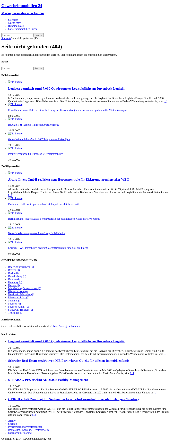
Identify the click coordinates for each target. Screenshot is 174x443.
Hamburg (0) (15, 282)
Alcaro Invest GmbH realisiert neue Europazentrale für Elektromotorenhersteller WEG (68, 179)
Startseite (13, 19)
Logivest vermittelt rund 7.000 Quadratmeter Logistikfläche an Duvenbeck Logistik (66, 88)
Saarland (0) (14, 300)
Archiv (12, 420)
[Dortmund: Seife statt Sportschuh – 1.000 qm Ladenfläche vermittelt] (15, 198)
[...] (165, 101)
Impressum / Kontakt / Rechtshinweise (28, 429)
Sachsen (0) (14, 303)
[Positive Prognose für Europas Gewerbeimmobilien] (15, 148)
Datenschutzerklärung (20, 432)
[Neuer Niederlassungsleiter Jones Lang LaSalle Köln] (15, 227)
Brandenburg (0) (17, 276)
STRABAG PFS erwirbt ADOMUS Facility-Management (48, 380)
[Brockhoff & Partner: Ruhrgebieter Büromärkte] (15, 118)
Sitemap (12, 423)
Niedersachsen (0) (18, 291)
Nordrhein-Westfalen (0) (21, 294)
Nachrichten (14, 22)
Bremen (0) (14, 279)
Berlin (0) (13, 273)
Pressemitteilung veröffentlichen (25, 426)
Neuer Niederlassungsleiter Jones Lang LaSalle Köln (36, 233)
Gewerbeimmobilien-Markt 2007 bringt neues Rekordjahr (39, 139)
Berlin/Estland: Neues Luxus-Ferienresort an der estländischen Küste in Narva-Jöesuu (54, 218)
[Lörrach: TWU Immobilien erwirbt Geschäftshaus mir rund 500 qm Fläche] (15, 242)
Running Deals (16, 25)
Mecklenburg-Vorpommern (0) (24, 288)
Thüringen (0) (15, 312)
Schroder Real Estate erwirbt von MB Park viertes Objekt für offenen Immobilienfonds (68, 360)
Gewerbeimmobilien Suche (22, 28)
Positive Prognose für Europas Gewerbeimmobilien (35, 153)
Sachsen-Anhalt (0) (18, 306)
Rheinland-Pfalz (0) (18, 297)
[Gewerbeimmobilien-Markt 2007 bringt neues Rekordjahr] (15, 133)
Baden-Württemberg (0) (21, 266)
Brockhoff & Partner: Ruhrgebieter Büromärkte (33, 124)
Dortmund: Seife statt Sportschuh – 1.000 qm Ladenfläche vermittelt (44, 204)
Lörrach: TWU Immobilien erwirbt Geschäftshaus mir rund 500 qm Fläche (48, 247)
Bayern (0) (14, 270)
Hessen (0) (14, 285)
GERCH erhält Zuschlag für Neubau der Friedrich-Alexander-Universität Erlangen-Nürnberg (73, 399)
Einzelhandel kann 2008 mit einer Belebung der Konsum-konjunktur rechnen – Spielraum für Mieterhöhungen (67, 110)
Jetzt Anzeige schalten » (66, 326)
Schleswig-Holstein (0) (20, 309)
